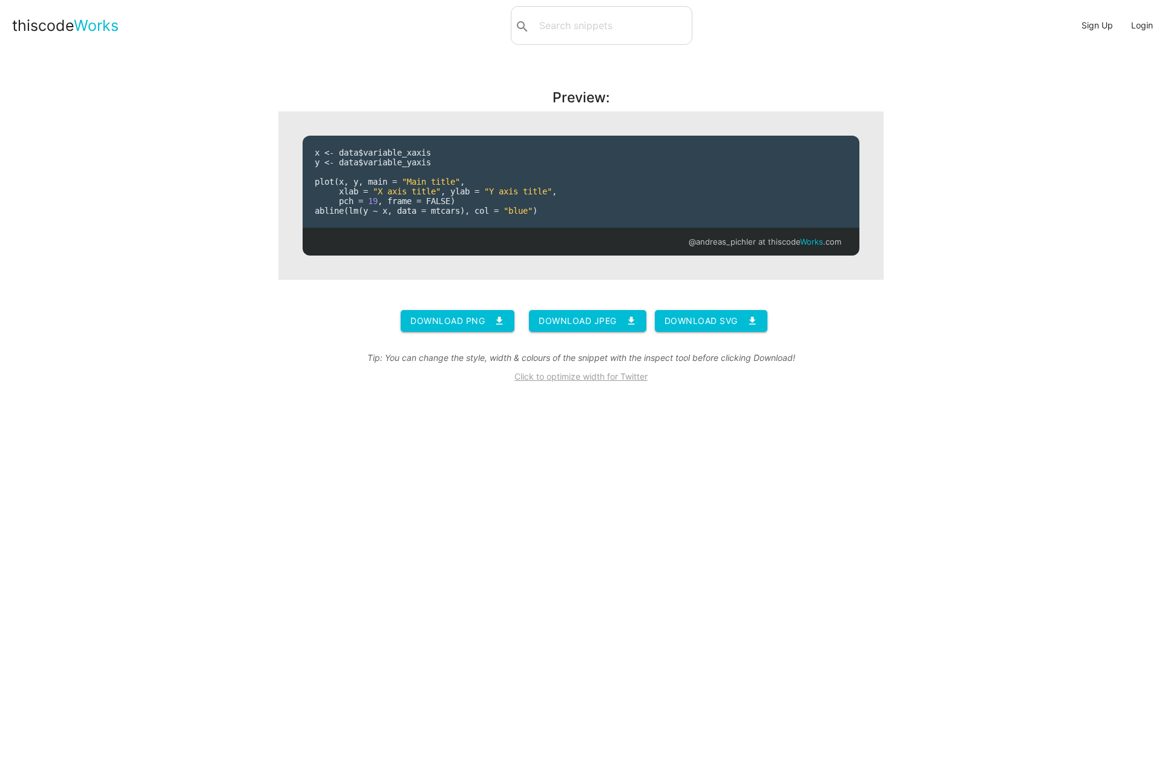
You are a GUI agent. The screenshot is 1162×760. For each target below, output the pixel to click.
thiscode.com (804, 241)
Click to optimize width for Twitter (581, 376)
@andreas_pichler (722, 241)
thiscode (65, 25)
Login (1142, 25)
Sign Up (1097, 25)
